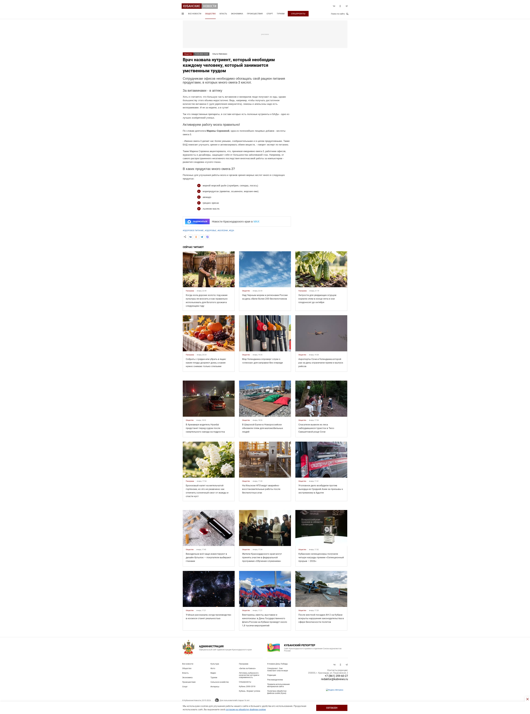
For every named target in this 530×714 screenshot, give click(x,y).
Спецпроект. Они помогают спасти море (277, 669)
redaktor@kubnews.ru (334, 679)
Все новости (194, 14)
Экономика (237, 14)
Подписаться (200, 221)
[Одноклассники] (196, 237)
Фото (212, 668)
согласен (331, 708)
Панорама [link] (190, 291)
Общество (210, 14)
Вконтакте (334, 6)
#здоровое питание (193, 230)
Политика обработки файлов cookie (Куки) (276, 692)
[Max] (207, 237)
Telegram (346, 6)
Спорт (270, 14)
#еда (231, 230)
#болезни (223, 230)
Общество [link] (246, 291)
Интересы (214, 686)
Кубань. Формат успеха (249, 691)
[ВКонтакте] (190, 237)
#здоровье (210, 230)
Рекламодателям (275, 680)
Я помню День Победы (277, 664)
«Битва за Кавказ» (247, 668)
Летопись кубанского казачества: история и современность (249, 675)
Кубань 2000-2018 (247, 686)
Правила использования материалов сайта (278, 685)
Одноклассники (340, 6)
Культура (214, 664)
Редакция (271, 675)
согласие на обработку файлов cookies (246, 709)
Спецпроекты (298, 14)
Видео (213, 673)
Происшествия (255, 14)
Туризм (280, 14)
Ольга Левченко (219, 54)
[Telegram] (202, 237)
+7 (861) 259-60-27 (336, 675)
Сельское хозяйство (219, 682)
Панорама (243, 664)
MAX (256, 221)
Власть (223, 14)
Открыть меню (183, 14)
